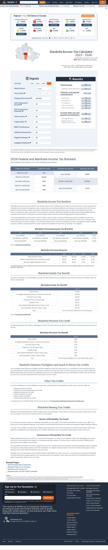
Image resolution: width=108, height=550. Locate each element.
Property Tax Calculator (93, 501)
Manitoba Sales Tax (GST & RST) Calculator (22, 471)
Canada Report (71, 517)
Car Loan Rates (71, 495)
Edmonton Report (72, 532)
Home (4, 541)
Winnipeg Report (72, 534)
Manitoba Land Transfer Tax (17, 469)
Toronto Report (71, 520)
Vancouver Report (72, 522)
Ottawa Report (71, 527)
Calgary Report (71, 529)
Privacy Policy (8, 502)
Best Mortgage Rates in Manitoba (19, 465)
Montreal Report (72, 525)
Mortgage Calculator (92, 488)
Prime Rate (70, 493)
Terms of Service (47, 501)
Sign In (102, 2)
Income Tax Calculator (93, 510)
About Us (10, 541)
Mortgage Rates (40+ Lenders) (76, 488)
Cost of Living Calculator (93, 505)
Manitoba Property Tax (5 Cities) (19, 467)
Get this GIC (21, 25)
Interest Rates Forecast (74, 498)
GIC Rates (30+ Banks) (73, 490)
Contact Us (18, 541)
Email (6, 494)
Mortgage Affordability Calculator (93, 491)
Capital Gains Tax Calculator (94, 508)
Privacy (77, 541)
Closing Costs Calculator (93, 498)
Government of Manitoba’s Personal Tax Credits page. (67, 401)
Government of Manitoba (23, 245)
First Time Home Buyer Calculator (93, 495)
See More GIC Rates (88, 15)
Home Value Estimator (93, 503)
